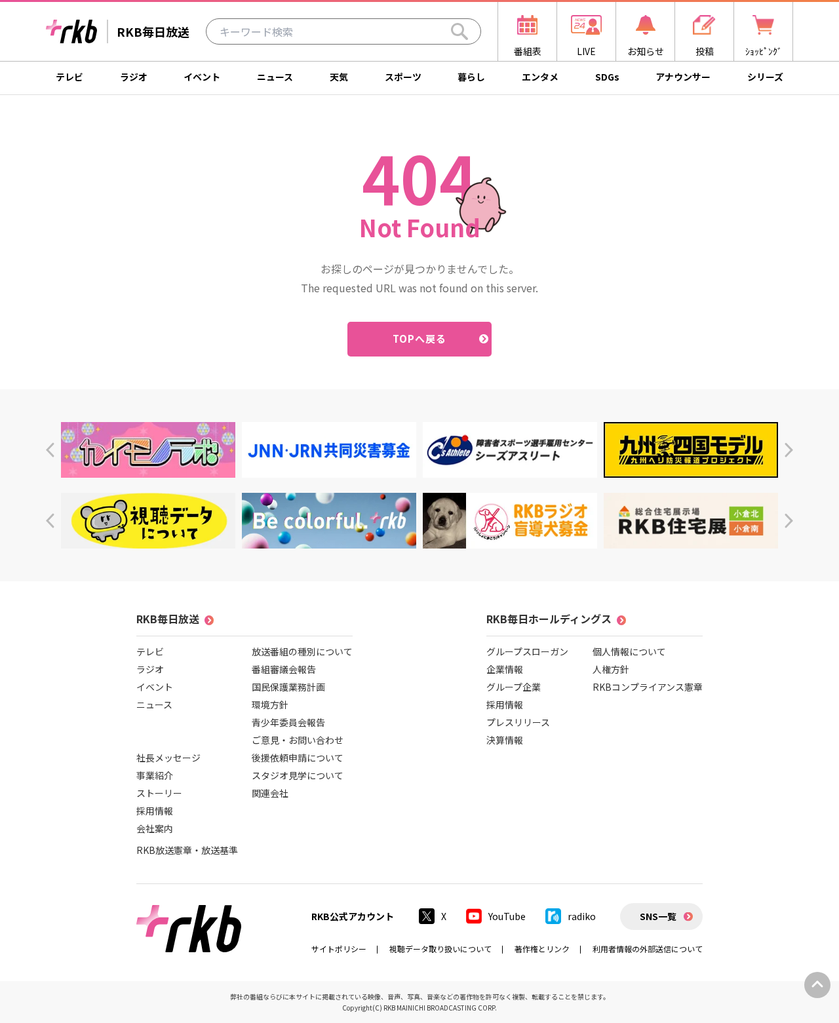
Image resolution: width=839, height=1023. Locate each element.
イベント (202, 76)
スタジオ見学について (297, 775)
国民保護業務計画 (288, 686)
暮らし (471, 76)
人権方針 (611, 669)
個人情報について (629, 651)
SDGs (607, 76)
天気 (339, 76)
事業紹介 (154, 775)
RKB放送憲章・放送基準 (187, 850)
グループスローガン (527, 651)
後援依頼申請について (297, 757)
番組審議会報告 (284, 669)
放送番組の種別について (302, 651)
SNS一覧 (658, 916)
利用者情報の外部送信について (648, 948)
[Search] (459, 31)
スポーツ (403, 76)
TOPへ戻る (420, 338)
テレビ (69, 76)
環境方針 (270, 704)
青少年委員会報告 (288, 722)
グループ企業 (513, 686)
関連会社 (270, 793)
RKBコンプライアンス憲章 (648, 686)
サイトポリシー (338, 948)
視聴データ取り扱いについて (440, 948)
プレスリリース (518, 722)
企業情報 (504, 669)
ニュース (275, 76)
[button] (50, 449)
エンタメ (540, 76)
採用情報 (154, 810)
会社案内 (154, 828)
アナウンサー (683, 76)
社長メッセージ (168, 757)
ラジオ (133, 76)
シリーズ (765, 76)
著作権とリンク (542, 948)
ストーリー (159, 793)
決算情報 (504, 739)
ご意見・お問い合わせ (297, 739)
